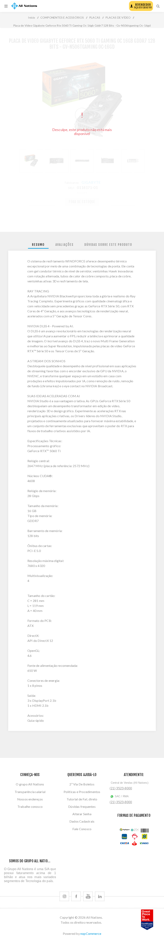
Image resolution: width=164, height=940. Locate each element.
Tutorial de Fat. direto (82, 799)
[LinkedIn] (99, 896)
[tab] (38, 245)
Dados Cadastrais (81, 821)
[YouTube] (88, 896)
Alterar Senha (81, 814)
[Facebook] (76, 896)
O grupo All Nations (30, 784)
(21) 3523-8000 (121, 788)
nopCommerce (90, 933)
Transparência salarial (30, 792)
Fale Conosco (81, 829)
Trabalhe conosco (30, 806)
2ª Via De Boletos (81, 784)
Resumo (38, 245)
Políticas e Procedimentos (82, 792)
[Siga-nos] (64, 896)
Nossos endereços (30, 799)
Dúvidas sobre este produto (108, 245)
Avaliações (64, 245)
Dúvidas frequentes (82, 806)
